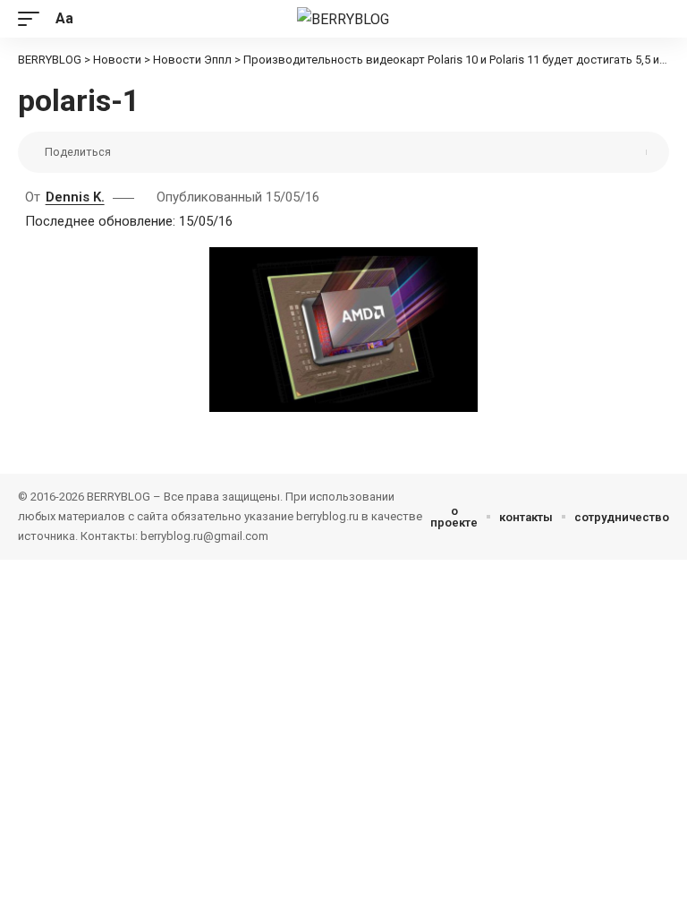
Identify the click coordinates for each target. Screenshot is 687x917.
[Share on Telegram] (212, 152)
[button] (33, 18)
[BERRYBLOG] (343, 18)
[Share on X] (129, 152)
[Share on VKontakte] (185, 152)
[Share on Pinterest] (157, 152)
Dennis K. (75, 197)
